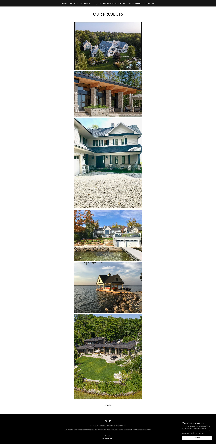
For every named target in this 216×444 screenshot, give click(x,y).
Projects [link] (97, 3)
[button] (108, 405)
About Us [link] (73, 3)
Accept (197, 438)
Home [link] (64, 3)
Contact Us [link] (149, 3)
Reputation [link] (85, 3)
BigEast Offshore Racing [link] (114, 3)
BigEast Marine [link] (134, 3)
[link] (106, 420)
